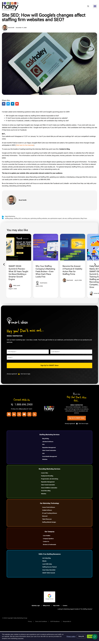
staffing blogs (9, 218)
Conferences (14, 256)
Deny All (81, 636)
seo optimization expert (55, 218)
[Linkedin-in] (14, 414)
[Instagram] (29, 414)
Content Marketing (43, 256)
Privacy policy (71, 636)
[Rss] (34, 414)
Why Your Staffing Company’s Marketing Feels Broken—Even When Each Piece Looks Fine (45, 271)
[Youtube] (24, 414)
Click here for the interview (25, 145)
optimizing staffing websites (38, 218)
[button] (88, 6)
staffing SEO (17, 218)
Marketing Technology (71, 256)
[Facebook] (9, 414)
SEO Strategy (68, 258)
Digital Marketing (10, 216)
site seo (64, 218)
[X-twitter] (19, 414)
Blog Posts (84, 218)
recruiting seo (26, 218)
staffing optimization (73, 218)
